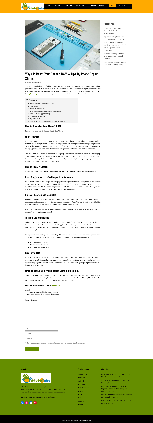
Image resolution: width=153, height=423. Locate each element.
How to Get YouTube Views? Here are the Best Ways (43, 294)
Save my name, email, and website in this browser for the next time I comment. (56, 343)
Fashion (81, 391)
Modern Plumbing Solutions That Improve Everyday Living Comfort (115, 56)
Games (80, 398)
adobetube (55, 285)
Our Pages (121, 5)
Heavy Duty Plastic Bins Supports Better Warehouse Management (114, 30)
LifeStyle (102, 5)
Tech (112, 5)
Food (80, 394)
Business (57, 5)
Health (93, 5)
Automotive (82, 374)
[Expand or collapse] (76, 100)
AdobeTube (25, 387)
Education (82, 384)
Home (48, 5)
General (81, 401)
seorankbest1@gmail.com (45, 397)
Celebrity (69, 5)
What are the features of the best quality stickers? (42, 292)
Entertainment (80, 5)
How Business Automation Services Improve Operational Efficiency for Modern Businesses (114, 388)
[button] (46, 8)
